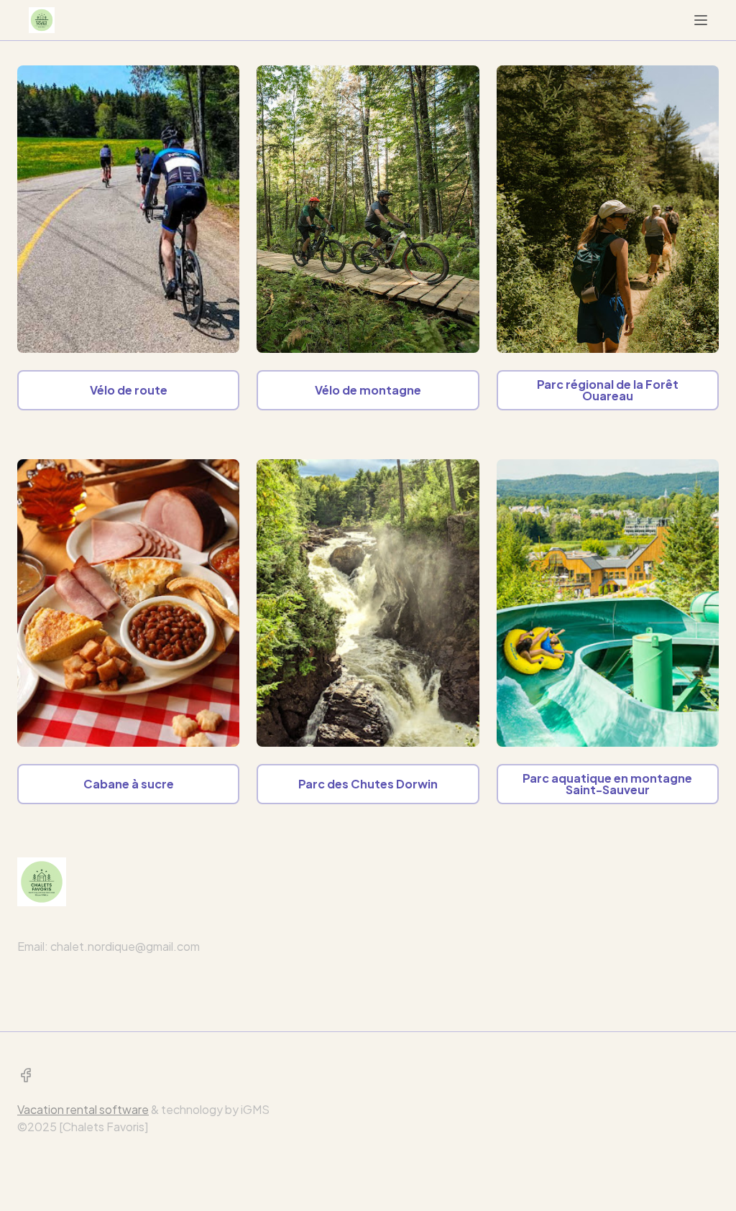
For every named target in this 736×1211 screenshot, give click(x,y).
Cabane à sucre (128, 783)
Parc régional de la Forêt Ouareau (607, 390)
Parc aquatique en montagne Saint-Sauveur (607, 783)
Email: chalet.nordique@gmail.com (108, 946)
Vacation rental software (83, 1109)
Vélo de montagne (368, 389)
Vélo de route (128, 389)
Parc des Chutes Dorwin (368, 783)
